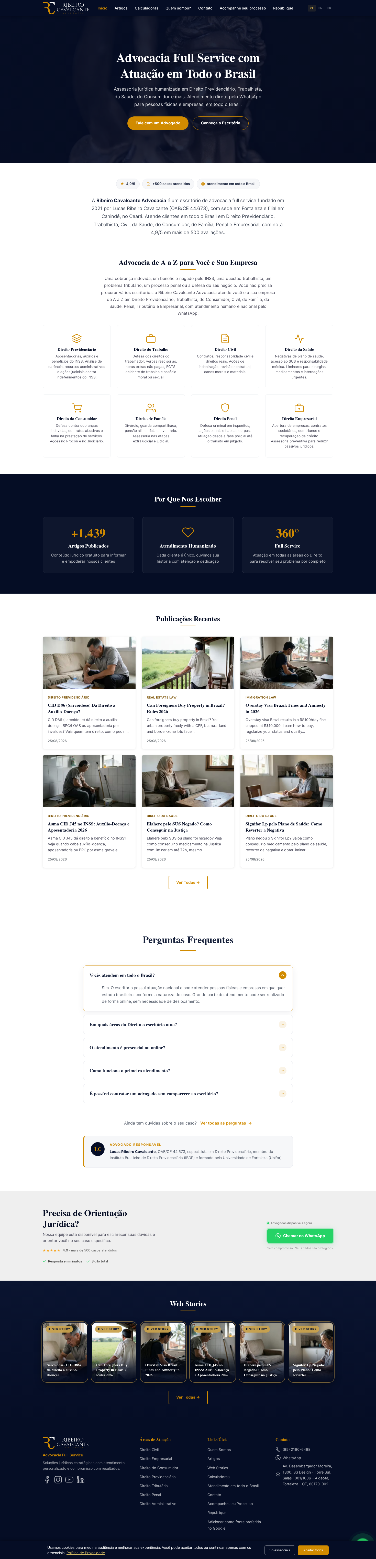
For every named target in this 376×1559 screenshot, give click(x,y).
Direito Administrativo (158, 1503)
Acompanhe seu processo (243, 8)
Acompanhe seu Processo (230, 1503)
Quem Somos (219, 1449)
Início (102, 8)
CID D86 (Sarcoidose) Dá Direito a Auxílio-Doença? (81, 708)
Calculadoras (146, 8)
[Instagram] (58, 1480)
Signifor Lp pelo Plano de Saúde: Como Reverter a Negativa (284, 826)
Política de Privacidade (86, 1553)
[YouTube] (69, 1480)
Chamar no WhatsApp (304, 1235)
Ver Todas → (188, 882)
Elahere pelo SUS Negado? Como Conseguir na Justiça (179, 826)
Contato (205, 8)
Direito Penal (150, 1494)
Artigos (121, 8)
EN (320, 8)
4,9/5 (127, 184)
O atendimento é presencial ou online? (127, 1047)
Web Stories (217, 1468)
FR (329, 8)
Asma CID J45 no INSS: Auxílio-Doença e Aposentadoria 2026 (88, 826)
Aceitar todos (313, 1550)
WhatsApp (292, 1458)
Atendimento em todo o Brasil (233, 1486)
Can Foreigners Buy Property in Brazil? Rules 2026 (186, 708)
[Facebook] (47, 1480)
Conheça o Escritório (220, 123)
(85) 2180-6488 (297, 1449)
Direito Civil (149, 1449)
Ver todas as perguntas (223, 1123)
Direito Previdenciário (158, 1477)
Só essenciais (279, 1550)
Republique (283, 8)
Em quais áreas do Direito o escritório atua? (133, 1024)
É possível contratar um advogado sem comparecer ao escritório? (154, 1093)
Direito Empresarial (156, 1458)
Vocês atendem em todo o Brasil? (122, 975)
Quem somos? (178, 8)
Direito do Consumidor (159, 1468)
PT (312, 8)
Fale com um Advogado (158, 123)
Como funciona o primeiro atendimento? (130, 1070)
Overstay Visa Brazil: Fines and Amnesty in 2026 (286, 708)
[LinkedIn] (80, 1480)
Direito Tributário (154, 1486)
